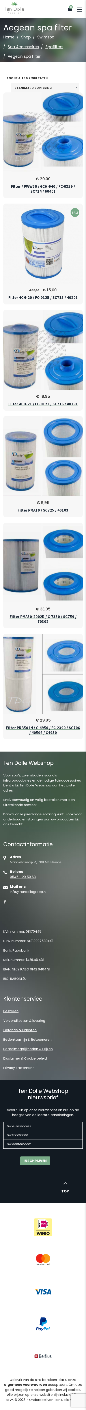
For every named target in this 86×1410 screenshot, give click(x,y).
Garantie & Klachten (20, 1030)
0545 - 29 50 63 (23, 876)
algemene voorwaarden (25, 1384)
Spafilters (54, 47)
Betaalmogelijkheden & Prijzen (28, 1048)
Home (9, 37)
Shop (26, 37)
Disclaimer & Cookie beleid (25, 1058)
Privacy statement (18, 1067)
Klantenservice (22, 998)
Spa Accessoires (23, 47)
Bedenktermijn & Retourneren (27, 1039)
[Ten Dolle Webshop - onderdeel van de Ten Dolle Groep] (14, 7)
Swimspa (45, 37)
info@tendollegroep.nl (28, 891)
